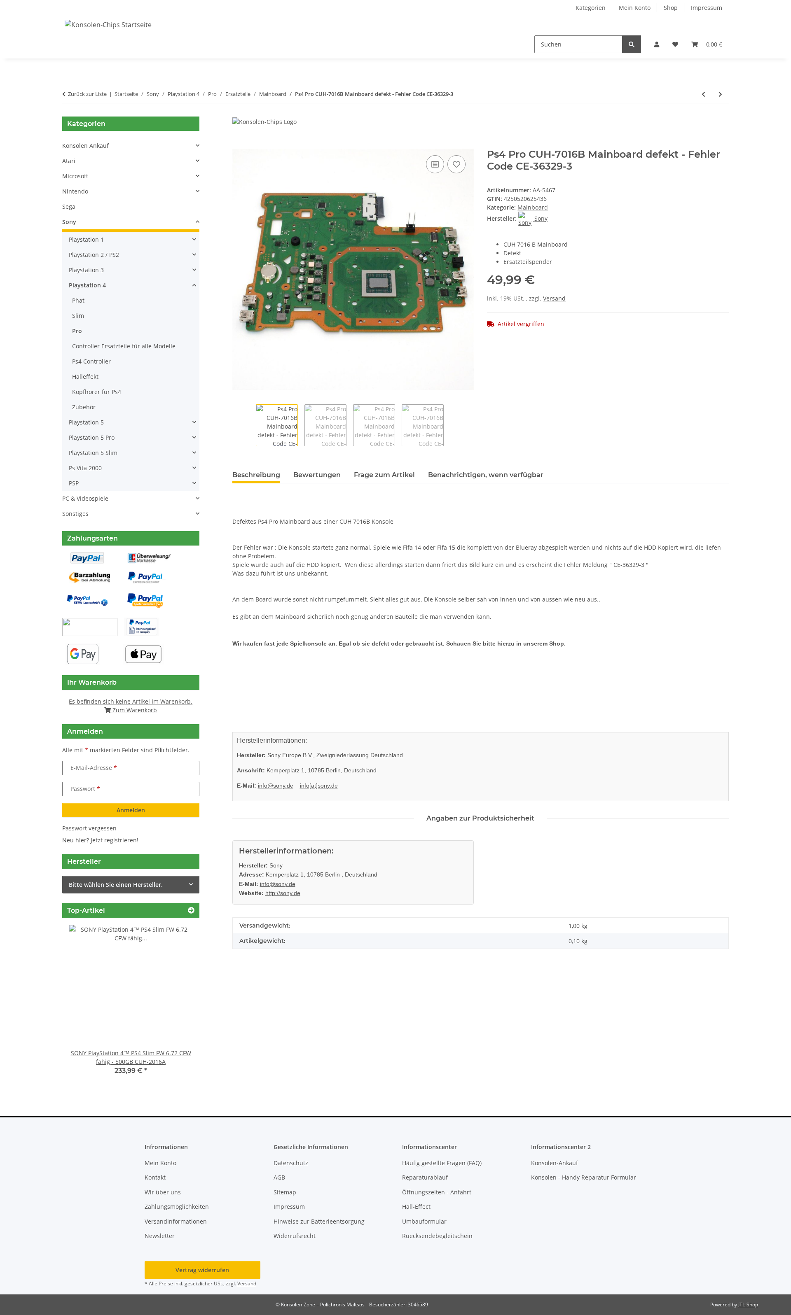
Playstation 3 (86, 270)
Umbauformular (424, 1221)
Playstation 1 (86, 239)
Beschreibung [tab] (256, 475)
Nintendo (75, 191)
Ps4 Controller (91, 361)
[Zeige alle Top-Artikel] (191, 910)
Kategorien (591, 8)
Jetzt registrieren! (114, 840)
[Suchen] (631, 44)
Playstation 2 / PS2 (94, 255)
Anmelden (131, 810)
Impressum (706, 8)
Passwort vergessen (89, 828)
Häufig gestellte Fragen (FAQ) (442, 1163)
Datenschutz (291, 1163)
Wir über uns (163, 1192)
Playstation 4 (87, 285)
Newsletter (160, 1236)
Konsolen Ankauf (85, 145)
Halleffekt (85, 376)
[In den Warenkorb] (239, 144)
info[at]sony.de (319, 785)
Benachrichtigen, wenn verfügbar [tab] (485, 475)
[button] (657, 44)
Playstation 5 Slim (93, 453)
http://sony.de (282, 893)
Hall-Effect (416, 1206)
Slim (78, 315)
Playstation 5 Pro (92, 437)
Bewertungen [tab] (317, 475)
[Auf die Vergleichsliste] (435, 164)
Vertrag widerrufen (202, 1270)
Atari (68, 161)
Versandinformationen (176, 1221)
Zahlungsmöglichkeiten (177, 1206)
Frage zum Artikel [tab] (384, 475)
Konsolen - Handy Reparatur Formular (583, 1177)
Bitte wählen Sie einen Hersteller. (116, 884)
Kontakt (155, 1177)
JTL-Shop (748, 1304)
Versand (554, 298)
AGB (279, 1177)
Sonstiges (75, 514)
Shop (671, 8)
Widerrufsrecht (295, 1236)
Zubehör (84, 407)
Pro (77, 331)
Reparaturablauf (425, 1177)
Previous (82, 1005)
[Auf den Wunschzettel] (456, 164)
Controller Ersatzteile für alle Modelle (124, 346)
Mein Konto (635, 8)
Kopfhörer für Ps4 (96, 392)
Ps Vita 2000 (85, 468)
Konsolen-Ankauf (554, 1163)
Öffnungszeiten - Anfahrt (436, 1192)
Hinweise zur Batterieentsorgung (319, 1221)
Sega (68, 206)
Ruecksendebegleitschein (437, 1236)
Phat (78, 300)
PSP (74, 483)
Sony (69, 222)
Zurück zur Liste (87, 94)
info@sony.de (275, 785)
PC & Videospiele (85, 498)
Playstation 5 (86, 422)
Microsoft (75, 176)
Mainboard (532, 207)
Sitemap (285, 1192)
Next (179, 1005)
